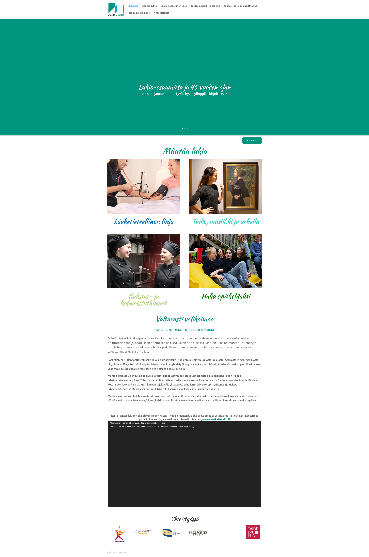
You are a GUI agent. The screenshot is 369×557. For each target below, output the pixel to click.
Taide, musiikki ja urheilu (205, 6)
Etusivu (133, 6)
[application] (184, 464)
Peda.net (252, 140)
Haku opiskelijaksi (139, 13)
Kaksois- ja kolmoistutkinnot (240, 6)
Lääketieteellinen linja (174, 6)
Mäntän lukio (149, 6)
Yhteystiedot (161, 13)
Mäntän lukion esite (168, 330)
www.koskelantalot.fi (217, 419)
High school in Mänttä (199, 330)
